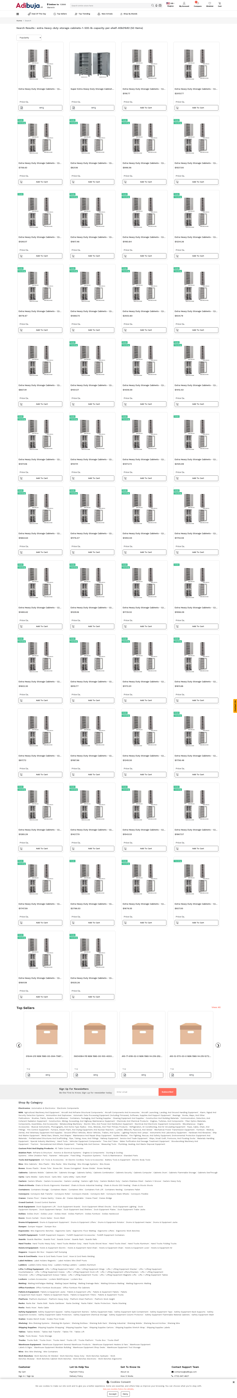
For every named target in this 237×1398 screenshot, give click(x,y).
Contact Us (235, 705)
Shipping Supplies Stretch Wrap (130, 1327)
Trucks (22, 1340)
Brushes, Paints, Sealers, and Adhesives (50, 1118)
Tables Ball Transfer (51, 1332)
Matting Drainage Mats (88, 1283)
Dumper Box (50, 1226)
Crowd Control (26, 1202)
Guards (22, 1239)
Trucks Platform (85, 1340)
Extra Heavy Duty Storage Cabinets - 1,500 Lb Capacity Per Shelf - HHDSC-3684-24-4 (40, 460)
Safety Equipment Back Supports (189, 1312)
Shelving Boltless (80, 1323)
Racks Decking (72, 1303)
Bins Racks (56, 1164)
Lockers (22, 1279)
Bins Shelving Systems (39, 1323)
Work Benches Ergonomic (110, 1359)
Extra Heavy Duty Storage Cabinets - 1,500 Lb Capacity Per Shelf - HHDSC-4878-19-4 (144, 460)
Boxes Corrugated (72, 1168)
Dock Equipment (27, 1206)
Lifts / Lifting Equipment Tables (153, 1275)
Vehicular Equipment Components (85, 1141)
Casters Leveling (71, 1181)
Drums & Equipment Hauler (138, 1222)
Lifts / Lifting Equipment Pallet (59, 1269)
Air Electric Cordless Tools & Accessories (84, 1160)
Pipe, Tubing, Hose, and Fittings (83, 1138)
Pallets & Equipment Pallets (106, 1292)
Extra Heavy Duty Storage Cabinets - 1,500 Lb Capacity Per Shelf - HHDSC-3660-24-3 (92, 460)
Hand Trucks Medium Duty (69, 1243)
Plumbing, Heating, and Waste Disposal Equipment (141, 1144)
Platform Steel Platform (81, 1299)
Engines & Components (93, 1153)
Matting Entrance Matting (112, 1283)
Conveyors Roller (62, 1194)
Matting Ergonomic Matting (138, 1283)
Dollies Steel (60, 1214)
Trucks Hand (59, 1340)
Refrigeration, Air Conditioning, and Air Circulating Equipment (157, 1127)
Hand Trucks (25, 1243)
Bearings (176, 1115)
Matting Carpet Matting (65, 1283)
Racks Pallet (87, 1303)
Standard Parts (131, 1155)
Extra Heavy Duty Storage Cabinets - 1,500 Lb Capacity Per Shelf (40, 90)
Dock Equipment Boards (68, 1206)
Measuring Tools (108, 1144)
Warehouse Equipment (30, 1344)
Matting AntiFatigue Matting (40, 1283)
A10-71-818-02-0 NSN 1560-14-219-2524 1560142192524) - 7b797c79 (142, 1057)
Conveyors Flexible (139, 1194)
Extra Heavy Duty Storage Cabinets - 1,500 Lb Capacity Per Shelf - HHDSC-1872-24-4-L (196, 905)
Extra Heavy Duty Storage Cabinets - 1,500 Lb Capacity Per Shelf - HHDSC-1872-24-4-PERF (92, 682)
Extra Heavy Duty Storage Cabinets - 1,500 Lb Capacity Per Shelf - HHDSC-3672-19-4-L (92, 608)
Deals (20, 120)
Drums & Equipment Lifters (83, 1222)
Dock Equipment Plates (105, 1209)
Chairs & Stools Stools (142, 1185)
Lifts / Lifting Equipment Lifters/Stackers (119, 1272)
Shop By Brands (130, 14)
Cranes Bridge (105, 1198)
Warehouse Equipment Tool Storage (123, 1347)
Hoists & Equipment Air (161, 1248)
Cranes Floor (33, 1198)
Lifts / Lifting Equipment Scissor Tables (47, 1275)
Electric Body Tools (141, 1160)
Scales (22, 1319)
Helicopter (64, 1155)
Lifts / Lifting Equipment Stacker (121, 1269)
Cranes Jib (60, 1198)
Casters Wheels (35, 1181)
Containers (24, 1189)
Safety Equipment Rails (101, 1312)
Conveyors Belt (98, 1194)
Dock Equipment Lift (46, 1206)
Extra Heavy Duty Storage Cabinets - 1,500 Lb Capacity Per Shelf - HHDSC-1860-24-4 (40, 164)
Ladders (22, 1265)
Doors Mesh (59, 1218)
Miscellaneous (189, 1124)
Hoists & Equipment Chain (111, 1248)
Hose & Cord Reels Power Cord (52, 1256)
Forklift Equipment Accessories (81, 1235)
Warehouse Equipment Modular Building (52, 1347)
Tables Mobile (33, 1332)
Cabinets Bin (51, 1172)
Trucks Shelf (113, 1340)
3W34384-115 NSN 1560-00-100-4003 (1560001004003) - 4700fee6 (93, 1057)
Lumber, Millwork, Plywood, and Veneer (134, 1130)
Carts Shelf (81, 1177)
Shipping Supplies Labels (158, 1327)
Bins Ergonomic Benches (42, 1231)
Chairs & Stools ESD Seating (117, 1185)
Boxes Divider (89, 1168)
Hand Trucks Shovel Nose (95, 1243)
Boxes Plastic (32, 1168)
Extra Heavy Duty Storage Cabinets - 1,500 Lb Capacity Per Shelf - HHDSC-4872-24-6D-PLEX (92, 905)
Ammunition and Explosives (58, 1115)
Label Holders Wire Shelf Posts (72, 1260)
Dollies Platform (75, 1214)
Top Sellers (62, 14)
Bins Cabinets (30, 1164)
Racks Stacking (119, 1303)
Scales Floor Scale (55, 1319)
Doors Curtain (32, 1218)
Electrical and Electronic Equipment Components (158, 1124)
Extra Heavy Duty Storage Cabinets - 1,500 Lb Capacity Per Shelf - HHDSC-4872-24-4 (92, 238)
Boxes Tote (46, 1168)
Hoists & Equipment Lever (137, 1248)
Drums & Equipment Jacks (165, 1222)
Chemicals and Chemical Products (132, 1121)
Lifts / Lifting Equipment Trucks (83, 1275)
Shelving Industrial (117, 1323)
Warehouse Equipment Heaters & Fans (110, 1344)
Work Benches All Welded (46, 1356)
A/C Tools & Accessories (52, 1160)
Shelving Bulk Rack (98, 1323)
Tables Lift (79, 1332)
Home (19, 20)
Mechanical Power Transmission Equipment (174, 1130)
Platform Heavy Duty (58, 1299)
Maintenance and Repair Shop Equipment (92, 1135)
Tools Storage (45, 1336)
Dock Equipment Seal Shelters (78, 1209)
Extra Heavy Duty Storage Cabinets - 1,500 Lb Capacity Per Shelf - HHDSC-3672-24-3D (196, 90)
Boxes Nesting (103, 1168)
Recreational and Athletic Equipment (57, 1144)
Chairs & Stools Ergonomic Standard (52, 1185)
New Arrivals (107, 14)
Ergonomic (24, 1231)
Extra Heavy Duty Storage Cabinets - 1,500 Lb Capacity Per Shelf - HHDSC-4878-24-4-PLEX (196, 830)
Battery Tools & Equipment (117, 1160)
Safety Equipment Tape (161, 1312)
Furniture (200, 1130)
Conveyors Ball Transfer (42, 1194)
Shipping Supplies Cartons (101, 1327)
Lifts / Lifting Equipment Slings (90, 1269)
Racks (21, 1303)
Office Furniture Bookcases (48, 1288)
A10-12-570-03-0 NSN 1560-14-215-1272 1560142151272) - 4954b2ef (189, 1057)
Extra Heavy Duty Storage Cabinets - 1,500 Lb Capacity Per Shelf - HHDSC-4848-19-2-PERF (92, 979)
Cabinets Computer (143, 1172)
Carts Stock (44, 1177)
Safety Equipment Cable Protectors (55, 1315)
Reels (21, 1307)
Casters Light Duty (89, 1181)
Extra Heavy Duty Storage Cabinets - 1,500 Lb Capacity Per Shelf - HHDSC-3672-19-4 (92, 534)
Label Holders (25, 1260)
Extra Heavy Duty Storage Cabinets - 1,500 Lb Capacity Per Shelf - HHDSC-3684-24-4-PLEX (144, 608)
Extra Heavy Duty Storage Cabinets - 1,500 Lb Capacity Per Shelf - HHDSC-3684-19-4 (40, 238)
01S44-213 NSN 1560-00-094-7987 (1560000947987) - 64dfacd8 (43, 1057)
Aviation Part (25, 1153)
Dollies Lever (47, 1214)
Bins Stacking (69, 1164)
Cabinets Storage (67, 1172)
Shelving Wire (174, 1323)
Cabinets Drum (160, 1172)
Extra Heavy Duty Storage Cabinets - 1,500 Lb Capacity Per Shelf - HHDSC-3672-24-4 (144, 534)
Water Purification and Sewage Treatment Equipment (144, 1141)
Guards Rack (78, 1239)
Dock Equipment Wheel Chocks (96, 1206)
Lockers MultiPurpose (59, 1279)
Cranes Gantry (47, 1198)
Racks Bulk (42, 1303)
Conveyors (24, 1194)
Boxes (22, 1168)
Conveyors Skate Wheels (117, 1194)
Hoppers (23, 1252)
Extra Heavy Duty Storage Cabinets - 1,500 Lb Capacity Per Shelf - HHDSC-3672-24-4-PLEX (40, 682)
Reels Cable (43, 1307)
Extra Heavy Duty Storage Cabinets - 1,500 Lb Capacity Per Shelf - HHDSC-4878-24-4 (40, 534)
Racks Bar (30, 1303)
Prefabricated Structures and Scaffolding (48, 1138)
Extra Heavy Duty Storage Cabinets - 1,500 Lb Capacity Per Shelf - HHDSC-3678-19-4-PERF (40, 830)
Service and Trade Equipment (133, 1138)
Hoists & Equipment (28, 1248)
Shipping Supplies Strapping (51, 1327)
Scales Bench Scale (36, 1319)
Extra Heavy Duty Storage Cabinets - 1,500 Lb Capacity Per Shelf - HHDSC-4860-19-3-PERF (144, 756)
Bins (21, 1164)
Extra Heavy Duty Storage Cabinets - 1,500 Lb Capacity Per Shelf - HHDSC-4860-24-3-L (92, 830)
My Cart (22, 1372)
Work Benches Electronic (84, 1359)
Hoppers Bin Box (36, 1252)
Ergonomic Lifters (106, 1231)
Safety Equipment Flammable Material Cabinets (167, 1315)
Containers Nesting (113, 1189)
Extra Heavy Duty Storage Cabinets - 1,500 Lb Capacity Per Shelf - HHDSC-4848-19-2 (40, 312)
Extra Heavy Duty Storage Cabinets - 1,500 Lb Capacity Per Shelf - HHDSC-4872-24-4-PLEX (40, 979)
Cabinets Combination (104, 1172)
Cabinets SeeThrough (208, 1172)
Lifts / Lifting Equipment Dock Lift (82, 1272)
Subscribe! (167, 1092)
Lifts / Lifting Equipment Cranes (50, 1272)
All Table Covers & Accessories (69, 1148)
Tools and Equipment (29, 1160)
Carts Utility (68, 1177)
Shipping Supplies (27, 1327)
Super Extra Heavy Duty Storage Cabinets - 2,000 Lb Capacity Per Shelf (92, 90)
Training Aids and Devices (87, 1144)
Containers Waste (59, 1189)
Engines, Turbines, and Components (166, 1121)
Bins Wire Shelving (33, 1351)
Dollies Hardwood (110, 1214)
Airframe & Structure (42, 1153)
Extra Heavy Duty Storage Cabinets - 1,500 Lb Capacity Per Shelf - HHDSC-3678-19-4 (196, 238)
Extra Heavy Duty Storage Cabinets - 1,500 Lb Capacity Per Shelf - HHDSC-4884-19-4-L (196, 608)
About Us (125, 1372)
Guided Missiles (120, 1135)
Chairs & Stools (26, 1185)
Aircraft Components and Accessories (122, 1112)
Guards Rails (91, 1239)
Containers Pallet (132, 1189)
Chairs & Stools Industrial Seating (86, 1185)
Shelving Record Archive (155, 1323)
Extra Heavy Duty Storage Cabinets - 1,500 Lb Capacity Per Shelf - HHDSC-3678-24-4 (196, 386)
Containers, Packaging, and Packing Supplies (90, 1118)
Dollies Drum (33, 1214)
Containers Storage (40, 1189)
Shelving (23, 1323)
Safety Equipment (27, 1312)
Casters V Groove (153, 1181)
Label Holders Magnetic (45, 1260)
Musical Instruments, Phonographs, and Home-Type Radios (58, 1127)
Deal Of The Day (39, 14)
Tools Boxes (31, 1336)
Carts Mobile (31, 1177)
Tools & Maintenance (112, 1155)
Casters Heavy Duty (172, 1181)
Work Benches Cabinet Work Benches (53, 1359)
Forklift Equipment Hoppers (52, 1235)
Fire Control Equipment (38, 1130)
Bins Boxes (105, 1164)
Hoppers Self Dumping (56, 1252)
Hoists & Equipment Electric (53, 1248)
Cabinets (23, 1172)
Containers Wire (76, 1189)
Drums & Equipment (28, 1222)
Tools (21, 1336)
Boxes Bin (57, 1168)
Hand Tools (62, 1141)
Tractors (34, 1144)
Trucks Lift (71, 1340)
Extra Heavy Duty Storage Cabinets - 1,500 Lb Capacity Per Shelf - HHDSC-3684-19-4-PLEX (144, 830)
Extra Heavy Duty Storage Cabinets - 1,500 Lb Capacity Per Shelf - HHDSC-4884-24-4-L (196, 682)
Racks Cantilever (56, 1303)
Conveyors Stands (80, 1194)
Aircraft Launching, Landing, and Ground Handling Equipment (169, 1112)
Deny (125, 1394)
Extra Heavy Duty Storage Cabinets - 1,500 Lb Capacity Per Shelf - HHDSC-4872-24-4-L (144, 905)
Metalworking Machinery (71, 1124)
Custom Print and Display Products (36, 1148)
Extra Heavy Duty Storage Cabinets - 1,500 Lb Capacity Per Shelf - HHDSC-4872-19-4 (144, 386)
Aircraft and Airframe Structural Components (82, 1112)
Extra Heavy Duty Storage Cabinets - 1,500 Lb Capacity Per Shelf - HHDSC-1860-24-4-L (40, 756)
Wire (21, 1351)
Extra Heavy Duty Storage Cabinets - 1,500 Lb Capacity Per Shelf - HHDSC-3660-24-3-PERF (92, 756)
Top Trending (84, 14)
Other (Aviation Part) (37, 1155)
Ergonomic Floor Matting (84, 1231)
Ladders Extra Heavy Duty (40, 1265)
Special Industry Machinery (42, 1141)
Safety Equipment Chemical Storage (90, 1315)
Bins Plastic (44, 1164)
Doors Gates (46, 1218)
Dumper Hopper (35, 1226)
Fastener (53, 1155)
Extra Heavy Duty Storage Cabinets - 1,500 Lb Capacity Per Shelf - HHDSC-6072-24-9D (196, 460)
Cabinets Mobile (36, 1172)
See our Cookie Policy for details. (118, 1389)
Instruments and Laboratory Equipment (168, 1132)
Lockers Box (76, 1279)
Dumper (22, 1226)
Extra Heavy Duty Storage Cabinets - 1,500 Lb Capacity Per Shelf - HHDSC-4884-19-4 (196, 164)
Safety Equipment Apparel (50, 1312)
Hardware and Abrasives (200, 1132)
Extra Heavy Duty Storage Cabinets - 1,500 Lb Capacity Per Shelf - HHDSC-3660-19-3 (144, 164)
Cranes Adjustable (75, 1198)
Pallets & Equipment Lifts (79, 1292)
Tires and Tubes (110, 1141)
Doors (21, 1218)
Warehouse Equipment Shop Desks (89, 1347)
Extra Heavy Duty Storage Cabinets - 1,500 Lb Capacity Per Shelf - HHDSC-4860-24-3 (92, 312)
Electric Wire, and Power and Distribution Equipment (108, 1124)
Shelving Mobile (134, 1323)
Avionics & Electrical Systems (67, 1153)
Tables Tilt (67, 1332)
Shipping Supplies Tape (77, 1327)
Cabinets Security (124, 1172)
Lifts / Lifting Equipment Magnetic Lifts (118, 1275)
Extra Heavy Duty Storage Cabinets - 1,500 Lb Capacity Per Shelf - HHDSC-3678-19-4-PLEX (40, 608)
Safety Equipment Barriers (76, 1312)
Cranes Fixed (91, 1198)
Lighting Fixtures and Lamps (135, 1132)
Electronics (24, 1108)
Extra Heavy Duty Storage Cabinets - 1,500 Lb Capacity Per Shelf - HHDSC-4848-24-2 (92, 386)
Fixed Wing (75, 1155)
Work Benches (26, 1356)
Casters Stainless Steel (132, 1181)
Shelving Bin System (60, 1323)
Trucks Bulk (32, 1340)
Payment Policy (77, 1372)
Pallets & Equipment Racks (56, 1295)
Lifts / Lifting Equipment (31, 1269)
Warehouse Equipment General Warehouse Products (66, 1344)
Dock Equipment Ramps (50, 1209)
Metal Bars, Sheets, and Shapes (56, 1135)
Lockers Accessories (37, 1279)
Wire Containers (50, 1351)
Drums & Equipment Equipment (54, 1222)
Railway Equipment (109, 1138)
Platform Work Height (105, 1299)
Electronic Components (68, 1108)
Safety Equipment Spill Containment (131, 1312)
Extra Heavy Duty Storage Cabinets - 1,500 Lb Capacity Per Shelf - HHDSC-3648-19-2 (92, 164)
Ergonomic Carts (63, 1231)
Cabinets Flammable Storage (182, 1172)
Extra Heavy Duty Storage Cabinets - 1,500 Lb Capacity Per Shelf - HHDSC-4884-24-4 (196, 534)
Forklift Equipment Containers (111, 1235)
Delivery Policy (76, 1376)
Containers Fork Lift (94, 1189)
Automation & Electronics (43, 1108)
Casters (22, 1181)
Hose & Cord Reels (28, 1256)
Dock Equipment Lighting (124, 1206)
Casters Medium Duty (110, 1181)
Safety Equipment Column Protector (126, 1315)
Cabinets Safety (84, 1172)
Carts (21, 1177)
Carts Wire (56, 1177)
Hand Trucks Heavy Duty (43, 1243)
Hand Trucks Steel (117, 1243)
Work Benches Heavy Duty (72, 1356)
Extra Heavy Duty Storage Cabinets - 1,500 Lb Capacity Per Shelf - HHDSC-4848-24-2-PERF (144, 682)
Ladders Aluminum (87, 1265)
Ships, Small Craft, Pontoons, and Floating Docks (172, 1138)
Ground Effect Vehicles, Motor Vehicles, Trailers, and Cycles (92, 1132)
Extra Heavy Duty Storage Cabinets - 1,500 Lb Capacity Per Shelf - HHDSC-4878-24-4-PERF (40, 905)
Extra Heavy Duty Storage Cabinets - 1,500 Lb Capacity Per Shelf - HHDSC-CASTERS (144, 90)
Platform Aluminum (38, 1299)
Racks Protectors (102, 1303)
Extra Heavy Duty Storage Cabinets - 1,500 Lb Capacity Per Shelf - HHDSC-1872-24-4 (40, 386)
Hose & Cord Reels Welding (81, 1256)
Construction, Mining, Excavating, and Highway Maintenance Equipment (82, 1121)
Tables (22, 1332)
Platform (23, 1299)
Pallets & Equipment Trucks (111, 1295)
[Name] (153, 5)
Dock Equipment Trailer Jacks (131, 1209)
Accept (112, 1394)
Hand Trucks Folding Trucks (164, 1243)
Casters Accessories (53, 1181)
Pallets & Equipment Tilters (83, 1295)
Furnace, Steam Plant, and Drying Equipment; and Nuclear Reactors (82, 1130)
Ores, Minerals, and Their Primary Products (108, 1127)
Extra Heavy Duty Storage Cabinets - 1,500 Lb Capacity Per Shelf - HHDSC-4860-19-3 (144, 238)
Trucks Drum (45, 1340)
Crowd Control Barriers (45, 1202)
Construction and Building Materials (162, 1118)
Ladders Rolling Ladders (65, 1265)
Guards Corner (63, 1239)
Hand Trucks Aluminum (138, 1243)
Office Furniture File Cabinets (76, 1288)
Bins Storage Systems (87, 1164)
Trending (21, 123)
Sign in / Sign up (26, 1376)
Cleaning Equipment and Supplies (128, 1118)
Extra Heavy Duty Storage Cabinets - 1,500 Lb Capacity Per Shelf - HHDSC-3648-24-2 (196, 312)
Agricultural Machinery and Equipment (41, 1112)
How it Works (127, 1376)
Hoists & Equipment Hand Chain (82, 1248)
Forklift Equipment (28, 1235)
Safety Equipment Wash (203, 1315)
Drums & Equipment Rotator (111, 1222)
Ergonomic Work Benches (128, 1231)
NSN (21, 1112)
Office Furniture (26, 1288)
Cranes (22, 1198)
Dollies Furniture (92, 1214)
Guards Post (49, 1239)
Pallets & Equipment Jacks (52, 1292)
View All (216, 1007)
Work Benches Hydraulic (97, 1356)
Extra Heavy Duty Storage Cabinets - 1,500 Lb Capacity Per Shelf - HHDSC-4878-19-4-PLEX (196, 756)
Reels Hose (31, 1307)
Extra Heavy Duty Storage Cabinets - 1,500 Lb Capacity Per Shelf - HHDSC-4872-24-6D (144, 312)
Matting (22, 1283)
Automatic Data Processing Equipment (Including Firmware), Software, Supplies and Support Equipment (122, 1115)
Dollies (22, 1214)
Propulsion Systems (91, 1155)
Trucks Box (100, 1340)
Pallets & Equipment (29, 1292)
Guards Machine (34, 1239)
